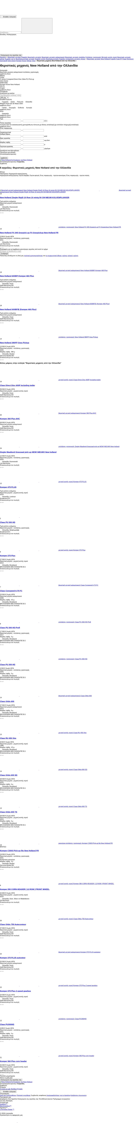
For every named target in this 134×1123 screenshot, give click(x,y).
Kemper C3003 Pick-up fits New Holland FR (19, 851)
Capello (113, 59)
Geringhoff (3, 61)
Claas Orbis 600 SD (8, 775)
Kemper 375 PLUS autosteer (12, 958)
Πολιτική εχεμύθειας (24, 1095)
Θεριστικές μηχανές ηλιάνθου (75, 57)
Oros (33, 61)
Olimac (29, 61)
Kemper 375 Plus (7, 556)
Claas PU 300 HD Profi (10, 628)
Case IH (119, 59)
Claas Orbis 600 (7, 701)
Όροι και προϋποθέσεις (8, 1095)
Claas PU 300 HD (7, 522)
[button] (67, 44)
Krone (24, 61)
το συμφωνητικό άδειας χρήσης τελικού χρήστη (62, 256)
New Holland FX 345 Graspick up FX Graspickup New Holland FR (29, 233)
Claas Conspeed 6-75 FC (11, 591)
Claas (124, 59)
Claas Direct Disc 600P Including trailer (17, 385)
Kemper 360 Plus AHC (10, 419)
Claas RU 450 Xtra (8, 738)
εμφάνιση (4, 158)
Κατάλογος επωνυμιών (79, 1095)
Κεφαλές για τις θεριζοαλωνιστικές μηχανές (20, 59)
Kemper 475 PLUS (8, 487)
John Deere (12, 61)
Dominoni (130, 59)
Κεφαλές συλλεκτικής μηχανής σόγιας (72, 59)
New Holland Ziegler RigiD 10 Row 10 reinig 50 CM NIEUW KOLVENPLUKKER (34, 197)
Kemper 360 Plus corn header (13, 1061)
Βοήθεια (14, 1089)
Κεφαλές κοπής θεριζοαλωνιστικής (47, 59)
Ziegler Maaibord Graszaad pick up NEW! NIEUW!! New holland (28, 452)
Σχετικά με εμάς (5, 1089)
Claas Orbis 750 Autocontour (13, 924)
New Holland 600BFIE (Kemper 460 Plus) (18, 309)
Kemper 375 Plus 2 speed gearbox (15, 991)
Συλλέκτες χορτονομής (93, 57)
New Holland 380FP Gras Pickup (14, 343)
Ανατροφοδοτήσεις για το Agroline (58, 1095)
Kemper (19, 61)
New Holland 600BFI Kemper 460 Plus (17, 276)
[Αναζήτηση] (36, 26)
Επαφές (20, 1089)
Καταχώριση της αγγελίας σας (11, 1080)
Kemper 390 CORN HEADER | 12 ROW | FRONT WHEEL (25, 889)
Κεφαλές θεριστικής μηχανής (31, 57)
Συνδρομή (4, 253)
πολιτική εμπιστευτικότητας (33, 256)
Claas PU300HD (7, 1024)
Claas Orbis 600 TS (8, 812)
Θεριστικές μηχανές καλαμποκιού (53, 57)
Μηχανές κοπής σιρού (109, 57)
